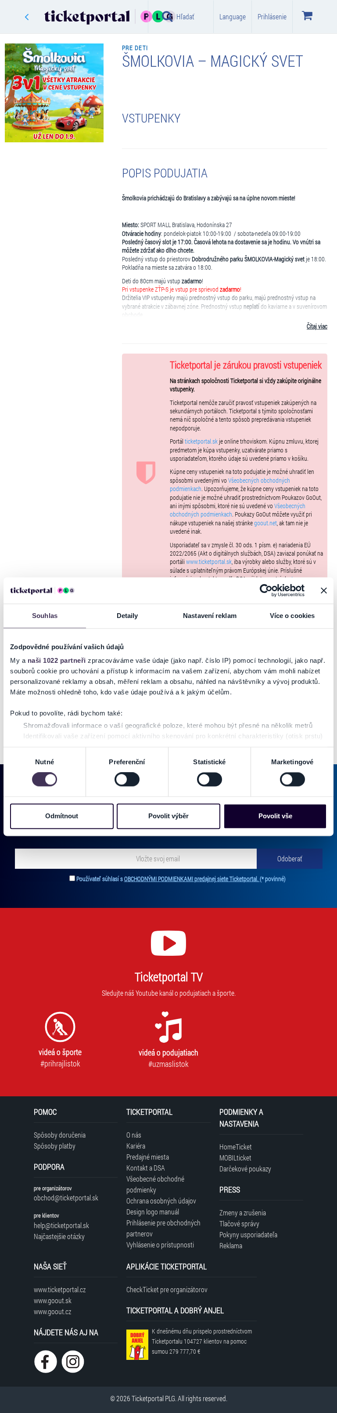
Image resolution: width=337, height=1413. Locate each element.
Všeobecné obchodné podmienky (155, 1184)
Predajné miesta (147, 1156)
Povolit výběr (168, 816)
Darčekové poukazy (245, 1168)
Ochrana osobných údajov (161, 1200)
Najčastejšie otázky (59, 1236)
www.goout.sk (53, 1300)
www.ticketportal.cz (60, 1289)
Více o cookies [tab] (292, 615)
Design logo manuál (152, 1211)
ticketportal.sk (201, 441)
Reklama (230, 1245)
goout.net (265, 523)
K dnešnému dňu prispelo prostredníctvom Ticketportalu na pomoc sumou (202, 1341)
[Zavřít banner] (324, 590)
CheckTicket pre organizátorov (167, 1289)
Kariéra (135, 1145)
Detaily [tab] (127, 615)
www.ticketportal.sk (209, 562)
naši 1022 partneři (57, 660)
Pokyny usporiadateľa (248, 1234)
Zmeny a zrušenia (242, 1212)
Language (232, 16)
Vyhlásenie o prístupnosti (160, 1244)
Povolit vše (275, 816)
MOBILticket (235, 1157)
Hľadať (185, 16)
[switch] (127, 780)
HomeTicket (235, 1146)
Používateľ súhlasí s (181, 879)
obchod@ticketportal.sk (66, 1197)
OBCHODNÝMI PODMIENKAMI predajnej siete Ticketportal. (192, 879)
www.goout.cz (52, 1311)
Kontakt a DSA (145, 1167)
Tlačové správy (239, 1223)
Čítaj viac (317, 326)
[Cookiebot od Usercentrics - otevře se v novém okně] (266, 590)
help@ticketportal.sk (61, 1225)
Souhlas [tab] (44, 615)
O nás (133, 1134)
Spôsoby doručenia (60, 1134)
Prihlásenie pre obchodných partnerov (163, 1228)
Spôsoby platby (54, 1145)
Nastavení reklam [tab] (210, 615)
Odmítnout (61, 816)
